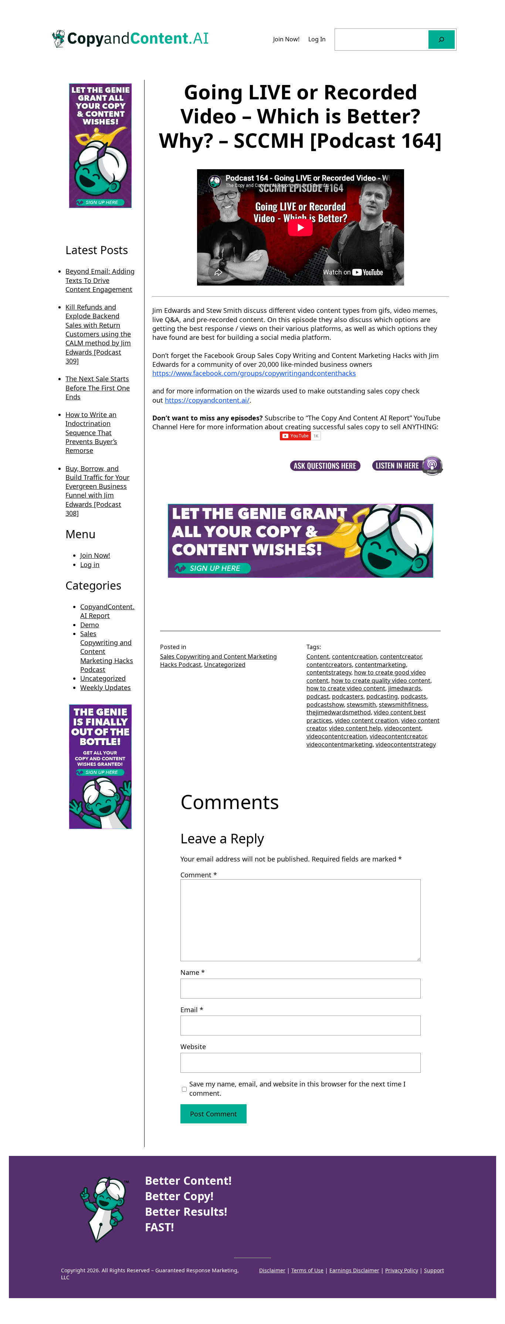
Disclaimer (272, 1270)
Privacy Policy (401, 1270)
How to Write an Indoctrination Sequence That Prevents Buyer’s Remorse (91, 432)
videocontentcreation (336, 736)
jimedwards (404, 688)
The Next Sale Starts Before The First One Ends (97, 387)
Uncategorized (103, 678)
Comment (198, 874)
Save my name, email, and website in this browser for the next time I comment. (297, 1088)
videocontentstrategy (406, 744)
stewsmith (361, 704)
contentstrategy (328, 672)
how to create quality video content (380, 680)
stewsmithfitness (403, 704)
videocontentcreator (398, 736)
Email (191, 1009)
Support (434, 1270)
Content (317, 656)
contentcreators (329, 665)
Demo (89, 624)
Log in (89, 564)
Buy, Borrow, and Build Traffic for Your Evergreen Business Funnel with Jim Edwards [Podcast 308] (97, 491)
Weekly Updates (105, 687)
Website (193, 1046)
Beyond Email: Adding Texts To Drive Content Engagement (100, 280)
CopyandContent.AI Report (107, 611)
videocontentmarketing (339, 744)
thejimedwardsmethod (338, 712)
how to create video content (345, 688)
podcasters (347, 696)
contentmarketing (380, 665)
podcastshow (325, 704)
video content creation (366, 720)
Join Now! (95, 555)
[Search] (441, 39)
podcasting (382, 696)
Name (192, 972)
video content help (355, 728)
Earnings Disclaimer (354, 1270)
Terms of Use (307, 1270)
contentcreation (354, 656)
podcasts (413, 696)
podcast (317, 696)
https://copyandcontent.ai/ (207, 400)
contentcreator (400, 656)
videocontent (402, 728)
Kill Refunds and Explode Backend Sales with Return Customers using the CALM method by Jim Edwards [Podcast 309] (98, 334)
